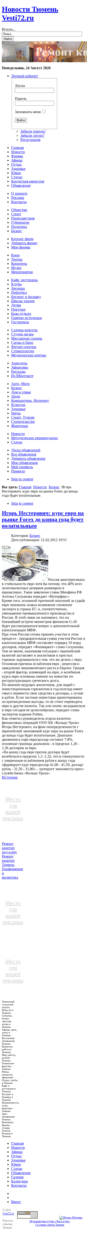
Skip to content (22, 479)
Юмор (16, 1164)
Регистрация (30, 140)
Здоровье (18, 1160)
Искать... (9, 29)
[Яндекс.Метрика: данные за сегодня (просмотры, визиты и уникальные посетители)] (70, 1218)
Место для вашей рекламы (13, 808)
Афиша (17, 1152)
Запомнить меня (28, 112)
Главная (25, 487)
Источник (10, 777)
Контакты (19, 1185)
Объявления (20, 1173)
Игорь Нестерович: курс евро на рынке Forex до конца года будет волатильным (43, 519)
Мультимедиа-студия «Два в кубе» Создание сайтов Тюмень (49, 1223)
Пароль (20, 99)
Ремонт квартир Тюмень (8, 860)
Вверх (16, 1202)
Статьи (16, 1169)
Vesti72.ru (8, 1213)
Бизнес (54, 487)
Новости (40, 487)
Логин (20, 86)
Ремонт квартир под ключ (9, 848)
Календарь (19, 1181)
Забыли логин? (32, 135)
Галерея (17, 1177)
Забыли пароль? (33, 131)
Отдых (16, 1156)
